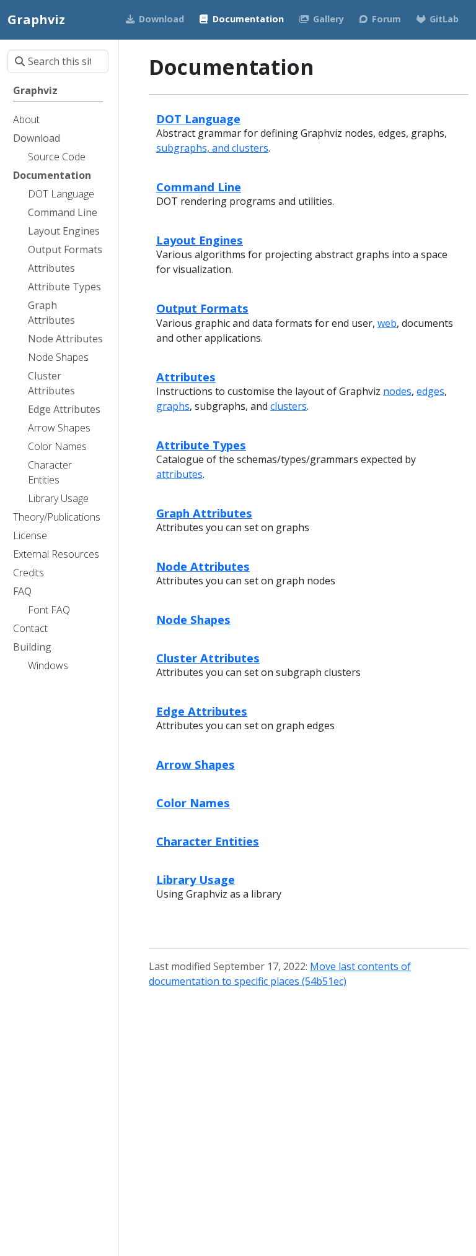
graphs (173, 406)
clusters (288, 406)
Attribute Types (201, 445)
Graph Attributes (204, 513)
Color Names (193, 802)
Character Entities (207, 841)
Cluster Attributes (208, 657)
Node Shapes (193, 619)
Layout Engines (199, 240)
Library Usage (195, 879)
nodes (397, 391)
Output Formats (202, 308)
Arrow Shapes (195, 764)
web (387, 323)
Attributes (186, 376)
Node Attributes (203, 566)
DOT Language (198, 118)
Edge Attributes (201, 711)
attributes (179, 474)
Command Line (198, 186)
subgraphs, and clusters (212, 148)
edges (430, 391)
